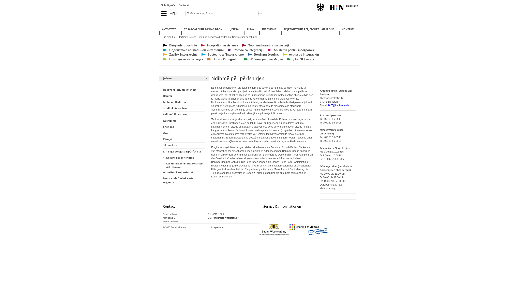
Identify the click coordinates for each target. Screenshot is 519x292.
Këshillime (170, 120)
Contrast (184, 5)
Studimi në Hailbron (175, 108)
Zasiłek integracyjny (183, 54)
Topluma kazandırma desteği (268, 45)
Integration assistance (222, 45)
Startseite (183, 37)
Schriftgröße (168, 5)
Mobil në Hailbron (174, 102)
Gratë (166, 133)
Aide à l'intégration (226, 59)
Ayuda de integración (304, 54)
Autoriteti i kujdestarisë (178, 172)
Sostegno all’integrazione (226, 54)
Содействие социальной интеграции (196, 50)
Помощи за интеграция (186, 59)
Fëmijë (167, 139)
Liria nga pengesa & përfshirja (214, 37)
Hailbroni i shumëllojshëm (179, 89)
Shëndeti (169, 126)
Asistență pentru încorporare (294, 50)
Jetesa (192, 37)
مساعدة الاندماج (303, 59)
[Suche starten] (260, 13)
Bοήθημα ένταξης (266, 54)
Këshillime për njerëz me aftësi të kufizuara (184, 165)
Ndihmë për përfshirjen (244, 37)
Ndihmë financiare (175, 114)
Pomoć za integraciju (249, 50)
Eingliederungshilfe (183, 45)
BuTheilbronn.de (338, 105)
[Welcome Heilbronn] (337, 7)
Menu (174, 14)
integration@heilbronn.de (226, 218)
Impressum (218, 227)
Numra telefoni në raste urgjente (178, 180)
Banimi (167, 96)
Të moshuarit (171, 145)
